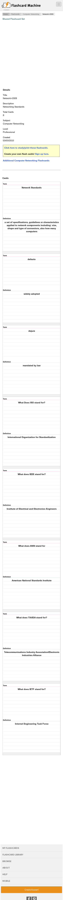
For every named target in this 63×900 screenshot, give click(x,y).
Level (5, 129)
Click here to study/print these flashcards (26, 148)
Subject (6, 120)
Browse (6, 861)
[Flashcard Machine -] (21, 6)
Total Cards (8, 112)
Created (6, 137)
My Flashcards (10, 848)
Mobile (6, 881)
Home (5, 14)
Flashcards (15, 14)
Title (5, 95)
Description (8, 103)
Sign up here (41, 154)
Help (4, 874)
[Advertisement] (31, 54)
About (6, 867)
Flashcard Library (12, 854)
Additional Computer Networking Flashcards (26, 160)
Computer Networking (31, 14)
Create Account (32, 889)
